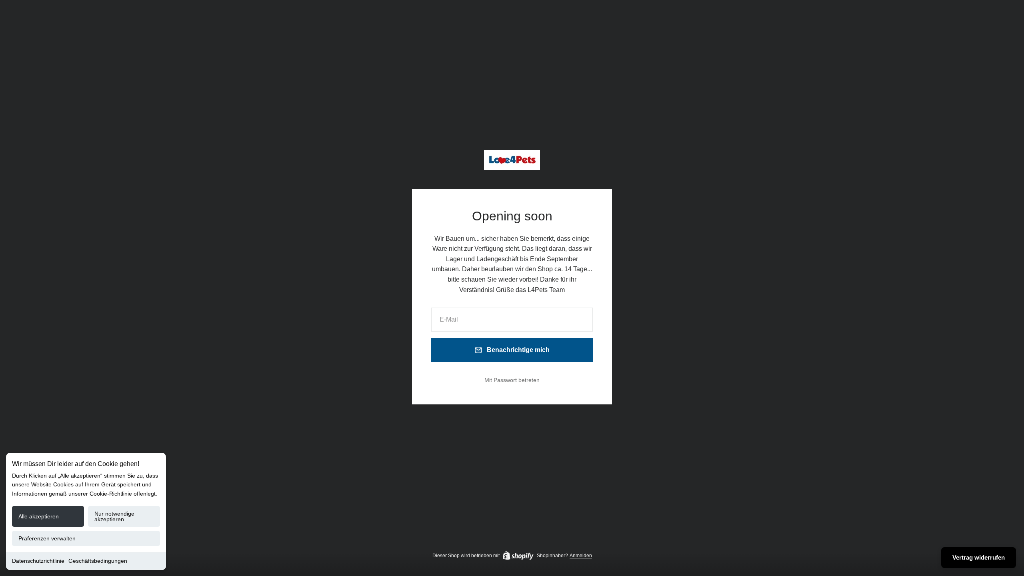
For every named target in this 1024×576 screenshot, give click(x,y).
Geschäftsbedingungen (97, 561)
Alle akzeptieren (38, 516)
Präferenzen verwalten (47, 538)
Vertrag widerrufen (978, 557)
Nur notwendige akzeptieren (114, 516)
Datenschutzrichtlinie (38, 561)
